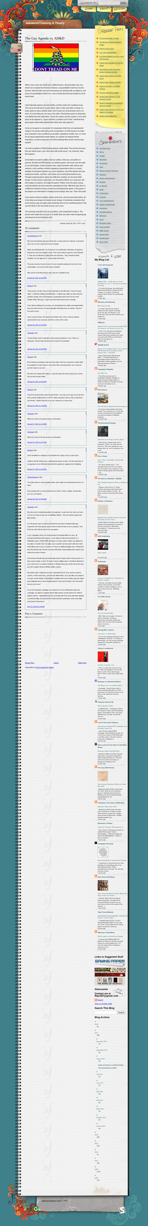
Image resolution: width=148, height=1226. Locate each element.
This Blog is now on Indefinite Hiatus (110, 685)
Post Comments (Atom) (45, 667)
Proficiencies (103, 193)
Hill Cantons (102, 390)
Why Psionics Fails (104, 306)
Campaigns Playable (105, 369)
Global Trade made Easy (108, 116)
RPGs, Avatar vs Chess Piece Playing (110, 936)
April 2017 (101, 1100)
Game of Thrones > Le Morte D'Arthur (109, 87)
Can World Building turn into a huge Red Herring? (111, 58)
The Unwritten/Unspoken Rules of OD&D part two (113, 483)
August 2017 (102, 1059)
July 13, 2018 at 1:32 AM (36, 606)
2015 (97, 1143)
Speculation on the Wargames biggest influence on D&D (109, 71)
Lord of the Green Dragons (108, 722)
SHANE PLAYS (103, 345)
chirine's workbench (105, 648)
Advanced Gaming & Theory (45, 23)
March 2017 (101, 1109)
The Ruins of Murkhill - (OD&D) (109, 478)
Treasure (102, 197)
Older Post (82, 663)
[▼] (112, 1030)
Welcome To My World (106, 932)
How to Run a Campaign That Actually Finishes (110, 461)
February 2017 (102, 1117)
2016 (97, 1135)
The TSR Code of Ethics (107, 52)
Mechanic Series (105, 223)
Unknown (30, 414)
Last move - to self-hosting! (107, 634)
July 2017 (101, 1074)
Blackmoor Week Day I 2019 (107, 806)
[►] (112, 1021)
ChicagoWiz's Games (106, 630)
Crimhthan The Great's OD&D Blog (111, 803)
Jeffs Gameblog (104, 536)
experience (103, 208)
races (101, 219)
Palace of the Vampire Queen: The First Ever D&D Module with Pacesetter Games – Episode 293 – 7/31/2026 (113, 350)
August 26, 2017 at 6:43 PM (37, 382)
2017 (97, 1033)
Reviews (102, 182)
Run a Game (102, 456)
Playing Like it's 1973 (106, 49)
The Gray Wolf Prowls (106, 768)
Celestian (30, 333)
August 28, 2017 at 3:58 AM (37, 499)
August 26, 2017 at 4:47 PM (37, 325)
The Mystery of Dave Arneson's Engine (110, 43)
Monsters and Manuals (106, 302)
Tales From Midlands (105, 912)
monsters (102, 174)
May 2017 (101, 1091)
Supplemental (104, 238)
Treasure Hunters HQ (106, 702)
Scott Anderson (32, 236)
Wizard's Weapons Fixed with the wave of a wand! (111, 104)
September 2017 (103, 1050)
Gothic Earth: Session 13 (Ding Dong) (110, 77)
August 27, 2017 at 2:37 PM (37, 442)
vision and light (104, 227)
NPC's (101, 152)
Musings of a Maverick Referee (109, 681)
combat (102, 156)
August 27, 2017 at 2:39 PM (37, 469)
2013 (97, 1152)
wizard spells (104, 234)
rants (83, 223)
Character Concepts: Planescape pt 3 (110, 827)
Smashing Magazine (122, 1210)
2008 (97, 1178)
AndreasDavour (32, 477)
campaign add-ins (105, 212)
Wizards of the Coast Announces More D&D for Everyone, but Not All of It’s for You (112, 327)
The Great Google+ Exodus (109, 38)
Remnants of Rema (105, 823)
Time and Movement (106, 201)
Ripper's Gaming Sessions (108, 171)
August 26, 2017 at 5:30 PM (37, 349)
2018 (97, 1024)
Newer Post (29, 663)
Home (88, 9)
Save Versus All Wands (106, 877)
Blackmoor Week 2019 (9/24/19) (108, 751)
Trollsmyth (102, 561)
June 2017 (101, 1083)
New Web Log (102, 373)
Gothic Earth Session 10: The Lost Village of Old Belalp (111, 111)
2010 (97, 1160)
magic (101, 189)
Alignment (102, 216)
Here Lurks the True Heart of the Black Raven (112, 746)
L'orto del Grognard (105, 265)
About (104, 9)
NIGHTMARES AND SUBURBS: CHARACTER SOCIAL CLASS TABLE (113, 917)
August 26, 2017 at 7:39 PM (37, 406)
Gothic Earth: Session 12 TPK (109, 82)
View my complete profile (103, 1004)
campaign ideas (104, 148)
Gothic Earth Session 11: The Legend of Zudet (109, 98)
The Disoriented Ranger (107, 423)
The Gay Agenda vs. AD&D (44, 38)
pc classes (103, 186)
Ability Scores (104, 231)
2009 (97, 1169)
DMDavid (101, 322)
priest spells (103, 242)
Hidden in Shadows (105, 501)
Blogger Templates (36, 1209)
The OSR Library (104, 597)
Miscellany (103, 159)
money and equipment (107, 178)
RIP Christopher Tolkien (105, 706)
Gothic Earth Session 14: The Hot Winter (111, 64)
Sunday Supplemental (107, 204)
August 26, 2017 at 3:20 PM (37, 278)
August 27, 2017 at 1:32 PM (37, 424)
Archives (119, 9)
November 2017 (103, 1041)
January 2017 (102, 1126)
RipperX (30, 286)
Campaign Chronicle (105, 844)
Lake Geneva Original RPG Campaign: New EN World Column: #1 (112, 727)
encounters (103, 163)
